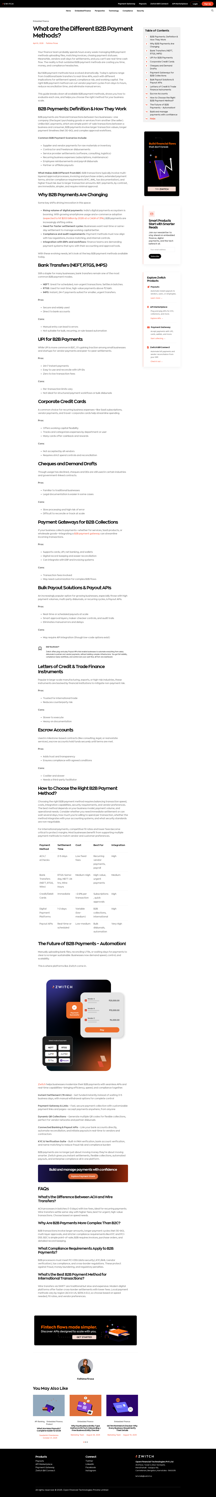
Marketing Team (77, 1435)
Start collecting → (158, 338)
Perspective (100, 11)
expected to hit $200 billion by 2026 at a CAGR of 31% (74, 218)
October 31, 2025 (50, 1438)
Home (68, 11)
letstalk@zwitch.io (144, 1476)
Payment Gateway (126, 4)
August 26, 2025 (93, 1435)
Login (195, 4)
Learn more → (156, 298)
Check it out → (157, 361)
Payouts (143, 4)
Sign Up (207, 4)
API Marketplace (180, 4)
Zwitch (42, 1084)
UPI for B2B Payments (161, 58)
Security (140, 11)
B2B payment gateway (87, 533)
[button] (84, 1442)
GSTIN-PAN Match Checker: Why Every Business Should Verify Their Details (122, 1428)
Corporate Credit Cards (162, 62)
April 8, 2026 (38, 43)
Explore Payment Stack (83, 1176)
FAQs (152, 119)
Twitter (89, 1461)
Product (49, 1424)
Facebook (91, 1468)
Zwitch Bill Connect (159, 4)
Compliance (128, 11)
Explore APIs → (157, 318)
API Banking (40, 1421)
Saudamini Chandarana (48, 1435)
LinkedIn (90, 1464)
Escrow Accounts (159, 94)
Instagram (91, 1471)
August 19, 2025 (130, 1435)
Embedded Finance (83, 11)
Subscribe (155, 256)
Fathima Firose (52, 43)
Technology (114, 11)
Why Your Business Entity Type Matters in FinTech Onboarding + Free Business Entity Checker (85, 1428)
